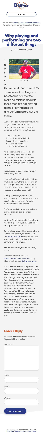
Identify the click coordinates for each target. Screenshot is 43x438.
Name (7, 375)
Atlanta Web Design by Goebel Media (21, 431)
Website (7, 398)
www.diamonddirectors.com (17, 258)
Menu (23, 14)
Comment (8, 344)
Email (7, 386)
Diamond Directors (21, 6)
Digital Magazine (29, 261)
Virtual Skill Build (15, 236)
